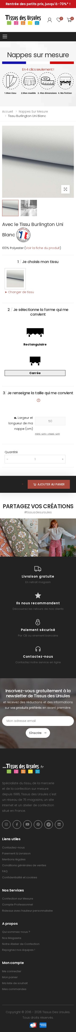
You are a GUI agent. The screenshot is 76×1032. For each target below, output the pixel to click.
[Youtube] (27, 824)
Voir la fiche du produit (43, 248)
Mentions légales (14, 859)
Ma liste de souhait (15, 983)
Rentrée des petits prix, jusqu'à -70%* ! (38, 4)
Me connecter (11, 971)
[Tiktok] (48, 824)
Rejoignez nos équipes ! (18, 950)
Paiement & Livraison (16, 853)
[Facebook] (17, 824)
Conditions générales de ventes (24, 865)
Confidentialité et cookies (19, 877)
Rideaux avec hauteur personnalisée (27, 911)
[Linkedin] (59, 824)
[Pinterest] (38, 824)
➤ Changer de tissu (19, 292)
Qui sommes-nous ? (16, 932)
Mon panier (10, 977)
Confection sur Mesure (17, 899)
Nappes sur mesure (33, 111)
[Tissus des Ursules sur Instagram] (19, 537)
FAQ (5, 871)
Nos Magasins (11, 938)
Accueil (7, 111)
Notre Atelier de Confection (20, 944)
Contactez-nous (13, 847)
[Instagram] (6, 824)
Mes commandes (14, 989)
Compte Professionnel (17, 904)
